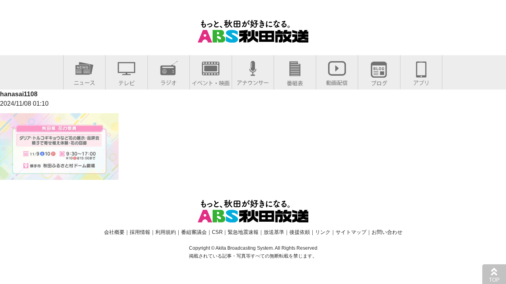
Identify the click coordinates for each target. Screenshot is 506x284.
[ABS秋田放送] (253, 37)
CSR (217, 232)
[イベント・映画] (211, 81)
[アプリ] (421, 81)
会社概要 (114, 232)
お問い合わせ (387, 232)
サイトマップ (351, 232)
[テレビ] (126, 81)
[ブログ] (379, 81)
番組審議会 (194, 232)
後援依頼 (299, 232)
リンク (322, 232)
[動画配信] (337, 81)
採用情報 (140, 232)
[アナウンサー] (253, 81)
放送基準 (274, 232)
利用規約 (165, 232)
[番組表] (295, 81)
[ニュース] (84, 81)
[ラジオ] (168, 81)
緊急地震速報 (243, 232)
